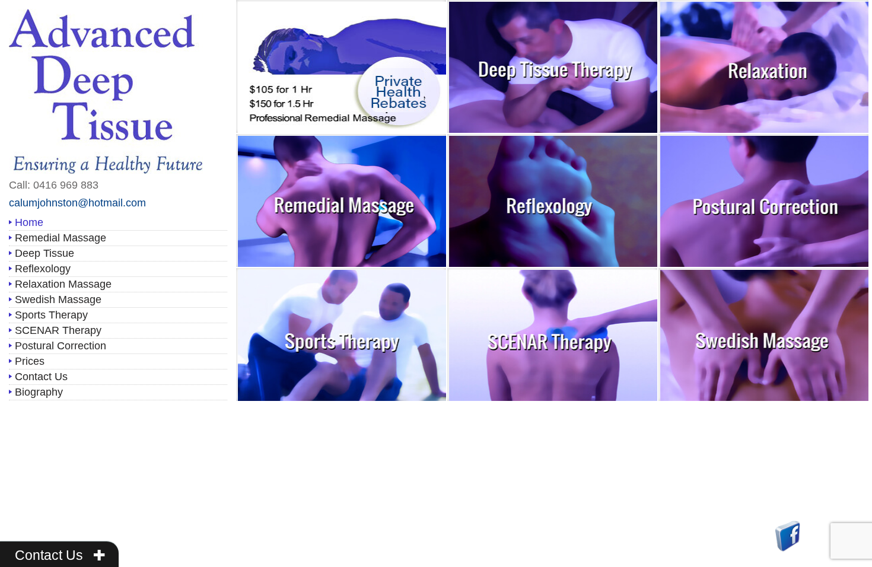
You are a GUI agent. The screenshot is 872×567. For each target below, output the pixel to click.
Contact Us (41, 377)
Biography (39, 392)
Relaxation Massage (63, 284)
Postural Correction (60, 346)
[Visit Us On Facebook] (787, 535)
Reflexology (43, 269)
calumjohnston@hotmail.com (77, 203)
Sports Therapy (51, 315)
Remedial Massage (60, 238)
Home (29, 222)
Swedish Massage (58, 299)
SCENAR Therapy (58, 330)
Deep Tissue (44, 253)
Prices (29, 361)
